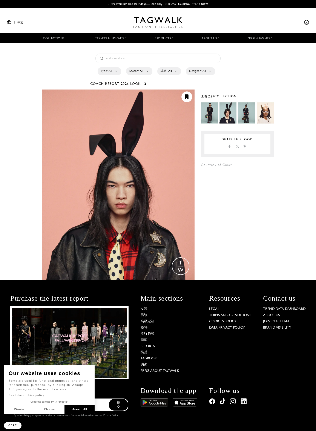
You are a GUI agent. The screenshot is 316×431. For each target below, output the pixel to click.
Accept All (79, 409)
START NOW (200, 4)
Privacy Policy (110, 415)
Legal (214, 309)
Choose (49, 409)
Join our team (276, 321)
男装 (144, 315)
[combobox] (109, 71)
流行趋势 (148, 333)
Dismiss (19, 409)
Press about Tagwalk (160, 371)
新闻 (144, 340)
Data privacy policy (227, 327)
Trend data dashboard (284, 309)
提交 (118, 405)
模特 (144, 327)
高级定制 (148, 321)
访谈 (144, 364)
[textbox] (109, 71)
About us (271, 315)
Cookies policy (222, 321)
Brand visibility (277, 327)
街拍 (144, 352)
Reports (148, 346)
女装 (144, 309)
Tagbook (149, 358)
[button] (12, 425)
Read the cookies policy (26, 395)
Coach (97, 84)
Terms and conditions (230, 315)
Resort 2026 (117, 84)
